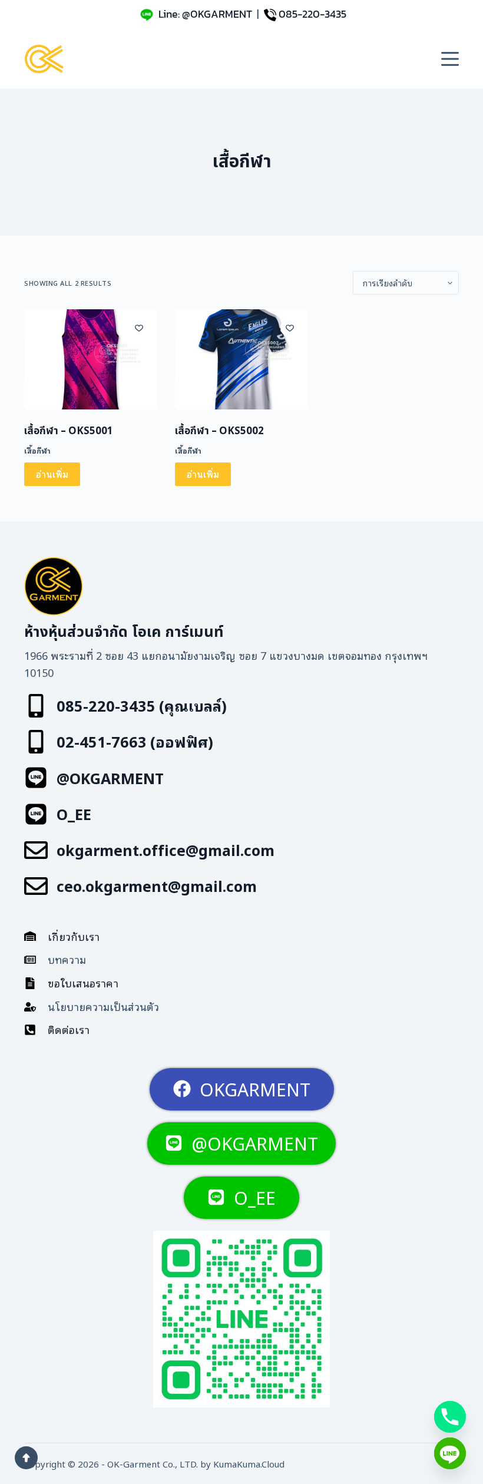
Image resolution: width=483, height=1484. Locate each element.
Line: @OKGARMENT (205, 14)
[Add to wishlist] (139, 327)
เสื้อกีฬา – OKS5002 (219, 431)
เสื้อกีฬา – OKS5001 (68, 431)
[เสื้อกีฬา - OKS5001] (90, 359)
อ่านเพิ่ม (52, 474)
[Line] (450, 1453)
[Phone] (450, 1417)
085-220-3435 (312, 14)
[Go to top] (26, 1457)
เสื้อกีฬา (37, 450)
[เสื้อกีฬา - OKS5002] (241, 359)
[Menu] (450, 59)
